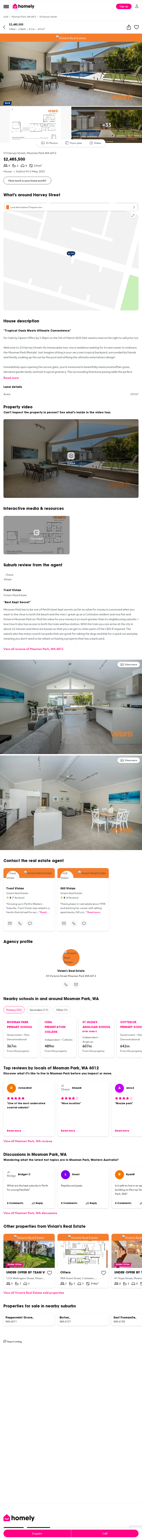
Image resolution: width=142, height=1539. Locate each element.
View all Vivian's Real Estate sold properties (33, 1293)
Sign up (123, 6)
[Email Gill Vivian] (64, 923)
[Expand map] (133, 215)
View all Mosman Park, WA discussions (30, 1213)
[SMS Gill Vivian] (84, 923)
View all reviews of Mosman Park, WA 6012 (33, 649)
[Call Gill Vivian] (74, 923)
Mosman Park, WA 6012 (24, 16)
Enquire (37, 1533)
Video (97, 143)
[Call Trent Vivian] (20, 923)
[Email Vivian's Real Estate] (76, 984)
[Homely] (71, 1518)
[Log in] (137, 6)
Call (104, 1533)
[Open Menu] (6, 6)
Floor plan (76, 143)
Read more (11, 378)
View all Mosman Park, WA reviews (27, 1141)
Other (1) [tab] (62, 1010)
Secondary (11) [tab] (39, 1010)
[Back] (4, 27)
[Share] (129, 27)
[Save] (136, 27)
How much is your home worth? (27, 180)
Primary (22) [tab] (14, 1010)
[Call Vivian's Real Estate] (66, 984)
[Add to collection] (49, 1273)
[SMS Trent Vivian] (30, 923)
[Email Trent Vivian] (10, 923)
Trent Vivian (12, 590)
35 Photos (52, 143)
